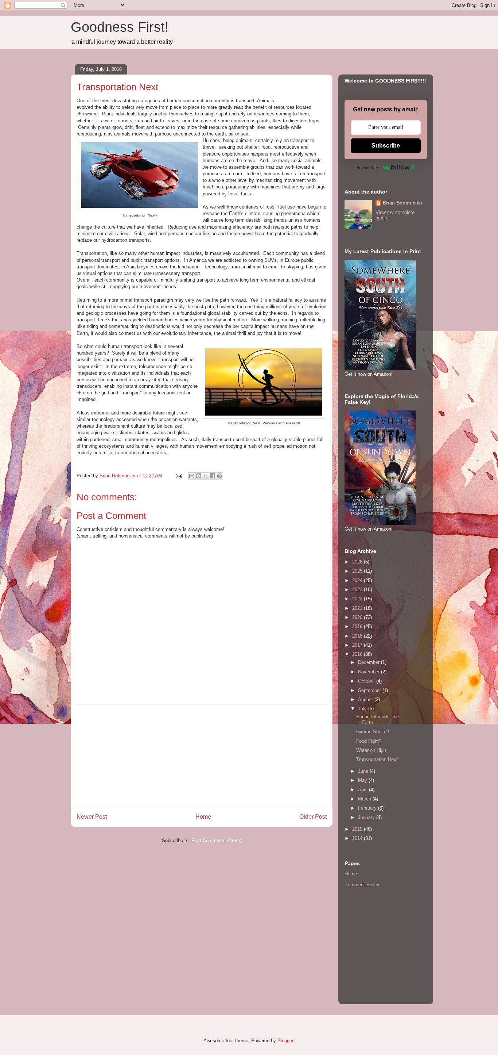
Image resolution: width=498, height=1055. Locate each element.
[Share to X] (205, 475)
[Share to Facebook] (212, 475)
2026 (358, 562)
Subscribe (385, 145)
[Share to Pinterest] (219, 475)
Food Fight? (368, 741)
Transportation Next (377, 759)
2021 (358, 608)
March (365, 799)
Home (203, 817)
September (370, 690)
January (367, 817)
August (366, 699)
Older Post (313, 817)
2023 (358, 589)
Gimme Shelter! (372, 731)
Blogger (285, 1040)
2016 (358, 654)
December (369, 662)
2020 (358, 617)
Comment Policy (362, 884)
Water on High (371, 750)
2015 (358, 829)
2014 (358, 838)
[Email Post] (178, 475)
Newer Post (92, 817)
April (363, 789)
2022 (358, 598)
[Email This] (191, 475)
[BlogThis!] (198, 475)
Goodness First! (120, 27)
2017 (358, 645)
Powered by (368, 167)
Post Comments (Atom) (216, 840)
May (363, 780)
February (368, 808)
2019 (358, 626)
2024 (358, 580)
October (367, 681)
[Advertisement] (201, 755)
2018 (358, 636)
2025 (358, 571)
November (369, 671)
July (363, 708)
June (364, 771)
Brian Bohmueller (403, 203)
